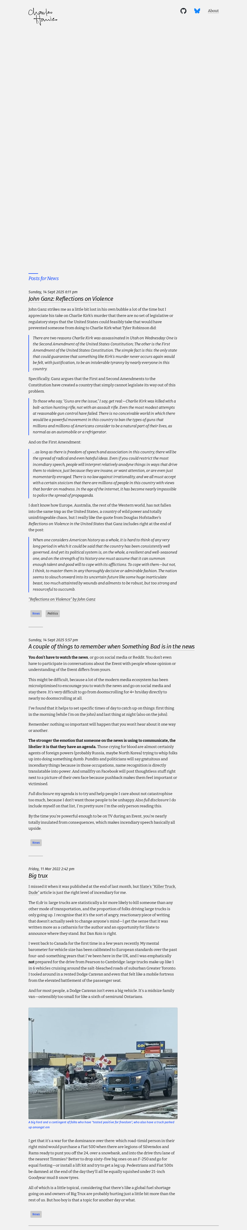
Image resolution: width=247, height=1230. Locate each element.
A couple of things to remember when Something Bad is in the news (111, 646)
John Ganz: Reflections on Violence (70, 298)
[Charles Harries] (42, 17)
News (36, 613)
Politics (53, 613)
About (213, 10)
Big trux (38, 875)
